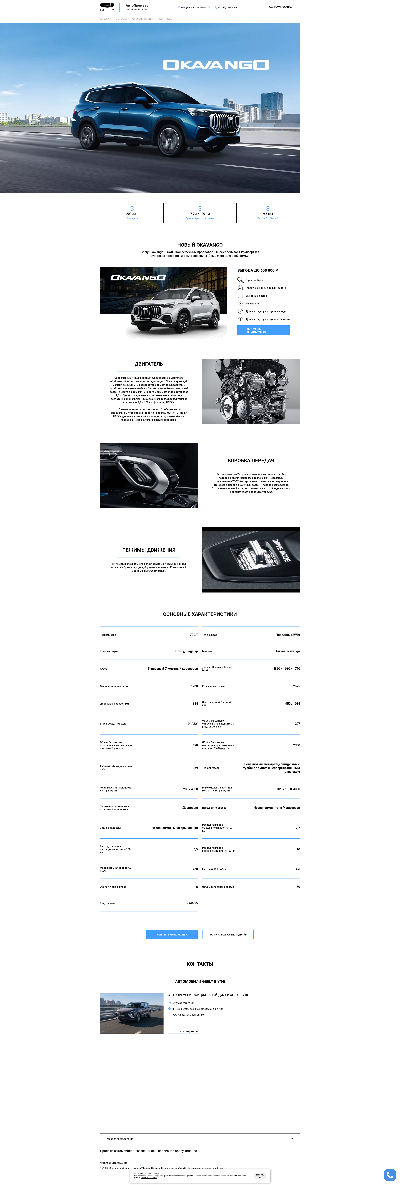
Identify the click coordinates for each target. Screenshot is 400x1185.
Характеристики (143, 18)
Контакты (166, 18)
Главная (105, 18)
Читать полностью (149, 1178)
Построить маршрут (183, 1031)
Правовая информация (113, 1163)
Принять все (260, 1176)
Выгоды (121, 18)
